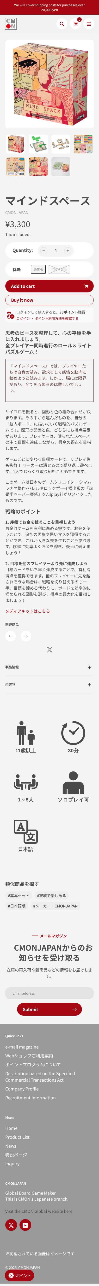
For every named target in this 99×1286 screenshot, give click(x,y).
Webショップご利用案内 (29, 1055)
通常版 (38, 269)
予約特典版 (59, 269)
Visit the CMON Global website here (38, 1211)
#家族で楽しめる (51, 895)
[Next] (26, 636)
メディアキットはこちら (27, 611)
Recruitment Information (30, 1097)
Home (11, 1128)
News (10, 1146)
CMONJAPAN (17, 212)
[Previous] (10, 636)
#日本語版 (16, 906)
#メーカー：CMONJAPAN (55, 906)
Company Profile (22, 1088)
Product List (17, 1137)
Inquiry (12, 1163)
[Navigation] (88, 23)
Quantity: (22, 250)
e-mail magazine (22, 1046)
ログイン (23, 318)
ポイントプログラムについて (33, 1064)
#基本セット (18, 895)
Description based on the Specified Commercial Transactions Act (40, 1076)
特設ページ (16, 1154)
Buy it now (22, 300)
